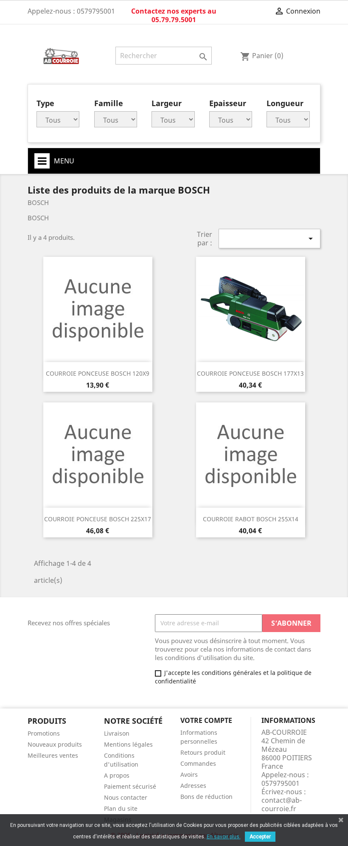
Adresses (193, 785)
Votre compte (206, 720)
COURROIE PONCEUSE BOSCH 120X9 (97, 373)
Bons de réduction (206, 797)
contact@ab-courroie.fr (281, 804)
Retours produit (202, 752)
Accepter (260, 837)
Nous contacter (125, 797)
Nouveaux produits (55, 744)
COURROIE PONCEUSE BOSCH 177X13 (250, 373)
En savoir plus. (224, 837)
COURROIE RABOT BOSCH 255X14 (250, 519)
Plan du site (121, 808)
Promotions (44, 733)
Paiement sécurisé (130, 786)
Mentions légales (128, 744)
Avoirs (189, 774)
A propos (116, 775)
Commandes (198, 763)
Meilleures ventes (53, 755)
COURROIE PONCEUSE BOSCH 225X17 (97, 519)
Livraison (116, 733)
